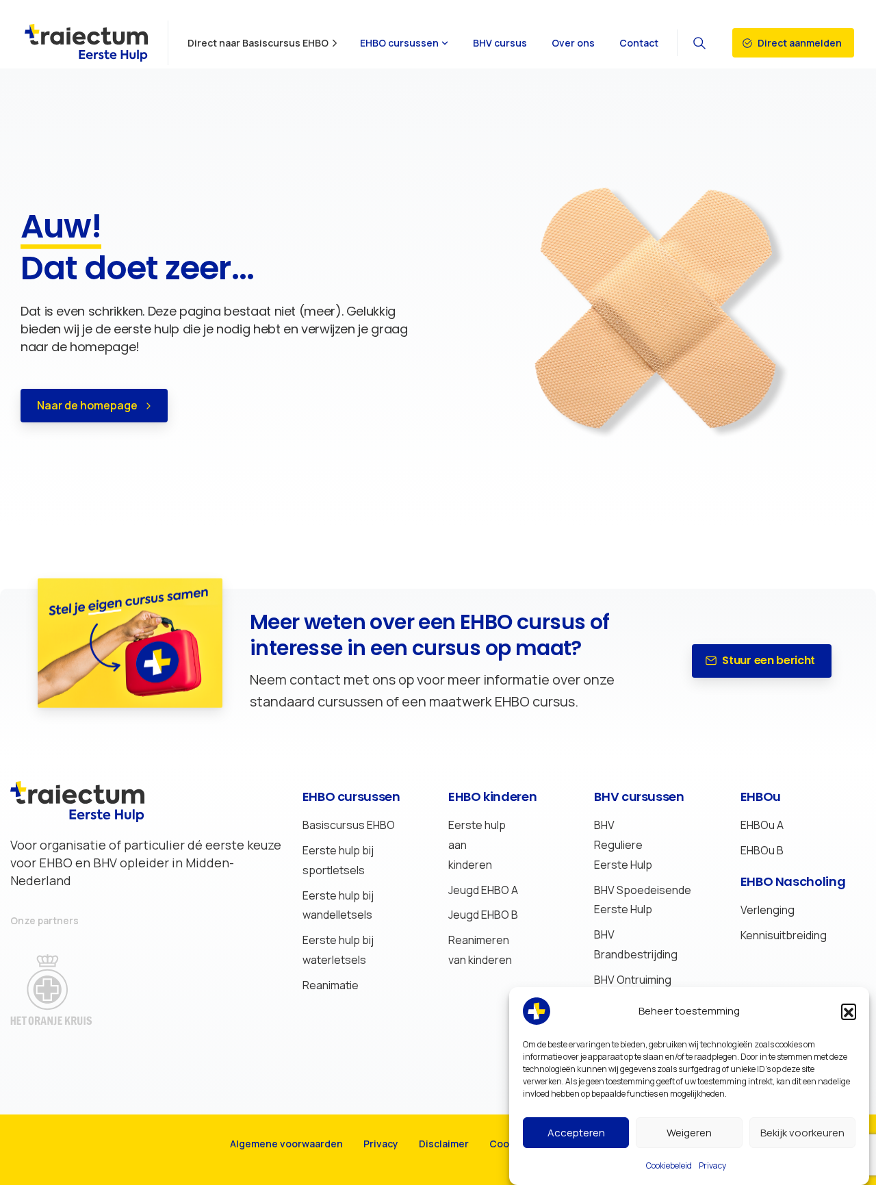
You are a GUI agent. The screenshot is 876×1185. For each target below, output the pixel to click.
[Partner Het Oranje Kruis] (65, 989)
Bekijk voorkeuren (802, 1132)
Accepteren (576, 1132)
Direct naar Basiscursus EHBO (258, 43)
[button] (848, 1011)
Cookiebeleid (669, 1165)
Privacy (712, 1165)
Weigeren (689, 1132)
